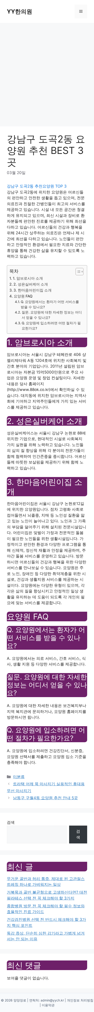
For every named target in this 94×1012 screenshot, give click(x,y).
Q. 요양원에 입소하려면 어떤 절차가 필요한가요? (51, 325)
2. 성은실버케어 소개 (30, 284)
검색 (11, 822)
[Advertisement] (47, 72)
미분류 (19, 777)
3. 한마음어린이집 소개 (32, 290)
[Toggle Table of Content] (77, 272)
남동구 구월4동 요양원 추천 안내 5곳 (45, 798)
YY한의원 (19, 11)
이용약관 (48, 1005)
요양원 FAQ (23, 296)
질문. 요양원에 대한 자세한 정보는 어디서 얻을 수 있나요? (52, 315)
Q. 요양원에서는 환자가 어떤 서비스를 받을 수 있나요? (50, 304)
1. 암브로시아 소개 (28, 278)
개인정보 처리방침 (80, 1000)
